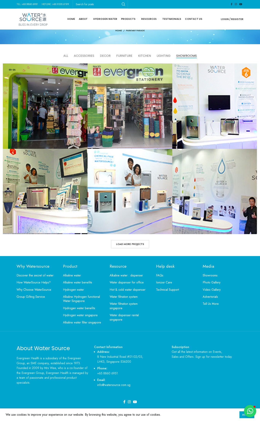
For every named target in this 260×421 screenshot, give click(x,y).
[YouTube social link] (240, 4)
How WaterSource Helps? (34, 282)
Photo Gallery (211, 282)
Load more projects (130, 244)
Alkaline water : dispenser (126, 275)
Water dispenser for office (127, 282)
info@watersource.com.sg (113, 385)
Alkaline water (72, 275)
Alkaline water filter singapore (82, 322)
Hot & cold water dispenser (127, 290)
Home (118, 30)
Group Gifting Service (31, 297)
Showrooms (210, 275)
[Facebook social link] (232, 4)
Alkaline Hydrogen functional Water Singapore (81, 299)
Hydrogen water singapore (80, 315)
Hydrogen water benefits (79, 308)
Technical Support (167, 290)
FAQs (159, 275)
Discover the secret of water (35, 275)
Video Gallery (212, 290)
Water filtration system (124, 297)
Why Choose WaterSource (34, 290)
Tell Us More (211, 304)
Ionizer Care (164, 282)
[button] (250, 411)
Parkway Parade (135, 30)
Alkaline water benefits (77, 282)
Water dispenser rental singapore (124, 317)
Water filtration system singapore (124, 306)
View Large (83, 67)
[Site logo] (33, 19)
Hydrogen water (73, 290)
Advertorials (210, 297)
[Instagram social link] (236, 4)
